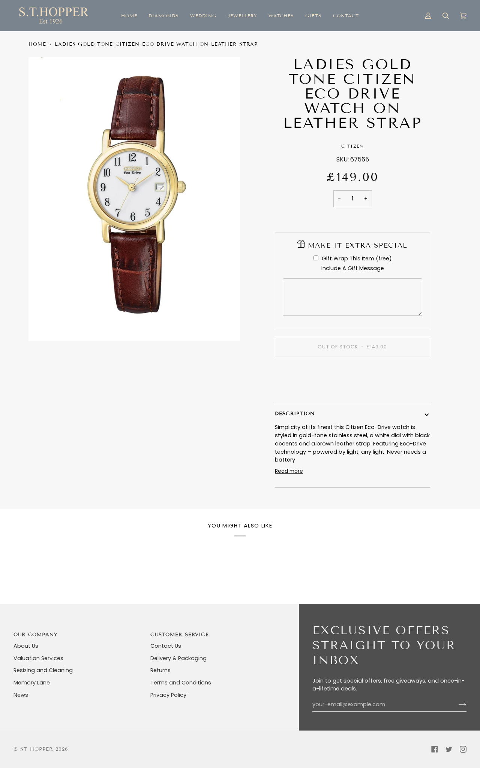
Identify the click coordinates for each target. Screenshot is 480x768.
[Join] (456, 705)
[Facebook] (434, 749)
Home (37, 44)
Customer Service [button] (179, 635)
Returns (160, 670)
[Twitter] (449, 749)
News (21, 695)
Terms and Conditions (180, 682)
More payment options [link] (352, 392)
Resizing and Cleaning (43, 670)
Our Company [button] (36, 635)
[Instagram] (463, 749)
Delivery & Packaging (178, 658)
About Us (26, 646)
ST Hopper (36, 749)
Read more (289, 471)
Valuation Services (38, 658)
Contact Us (165, 646)
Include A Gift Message (352, 268)
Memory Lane (32, 682)
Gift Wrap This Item (357, 258)
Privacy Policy (168, 695)
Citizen (352, 146)
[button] (163, 15)
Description (295, 414)
